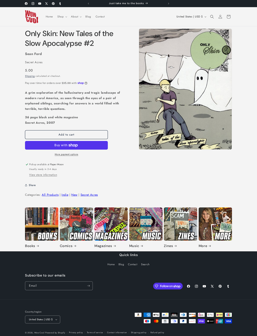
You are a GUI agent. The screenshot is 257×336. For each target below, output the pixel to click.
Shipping (30, 76)
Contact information (117, 332)
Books (30, 246)
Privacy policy (76, 332)
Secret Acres (89, 195)
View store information (43, 175)
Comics (66, 246)
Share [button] (32, 185)
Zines (168, 246)
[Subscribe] (88, 285)
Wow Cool (39, 332)
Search (145, 264)
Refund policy (157, 332)
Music (134, 246)
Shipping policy (139, 332)
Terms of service (95, 332)
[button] (62, 16)
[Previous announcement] (88, 3)
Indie (65, 195)
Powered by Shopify (55, 332)
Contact (132, 264)
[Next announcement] (168, 3)
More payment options (66, 154)
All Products (50, 195)
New (74, 195)
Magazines (103, 246)
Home (111, 264)
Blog (121, 264)
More (203, 246)
